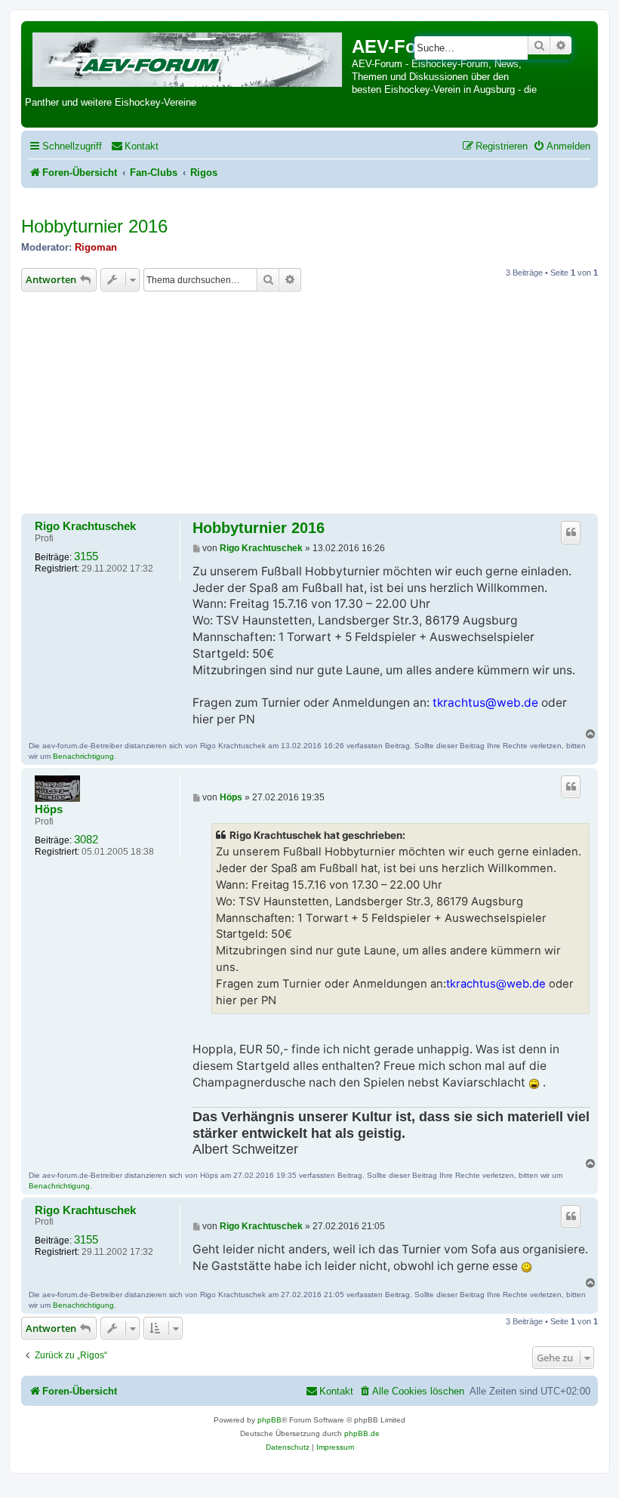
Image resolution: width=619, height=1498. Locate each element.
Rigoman (96, 247)
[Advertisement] (309, 404)
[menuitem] (135, 146)
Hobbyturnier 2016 (94, 226)
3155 (86, 556)
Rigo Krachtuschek (85, 526)
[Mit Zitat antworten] (571, 532)
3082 (86, 839)
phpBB (269, 1420)
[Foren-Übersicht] (188, 57)
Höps (49, 809)
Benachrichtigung (83, 756)
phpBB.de (362, 1433)
